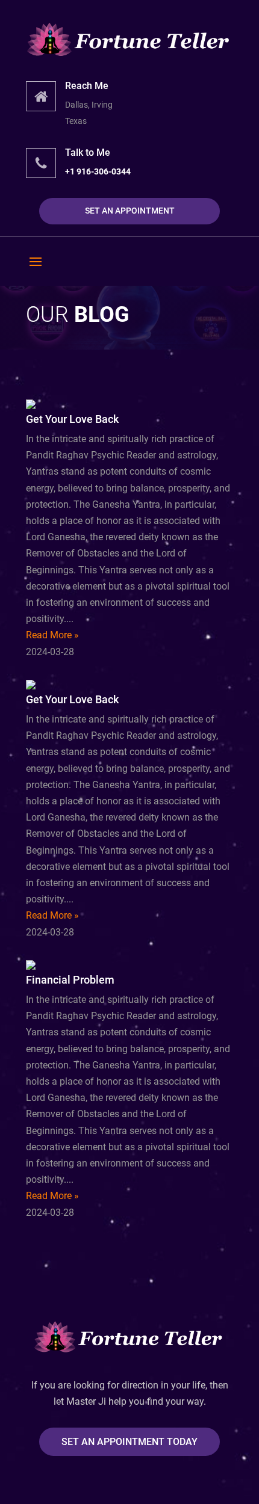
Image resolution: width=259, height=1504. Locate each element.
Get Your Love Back (72, 419)
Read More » (52, 635)
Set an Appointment (130, 210)
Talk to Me (87, 152)
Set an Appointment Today (129, 1441)
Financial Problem (70, 979)
